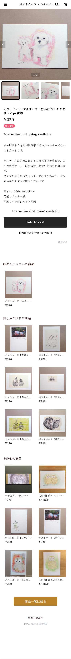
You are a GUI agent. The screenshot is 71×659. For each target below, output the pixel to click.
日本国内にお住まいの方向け (35, 233)
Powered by (31, 624)
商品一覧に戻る (35, 601)
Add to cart (35, 222)
